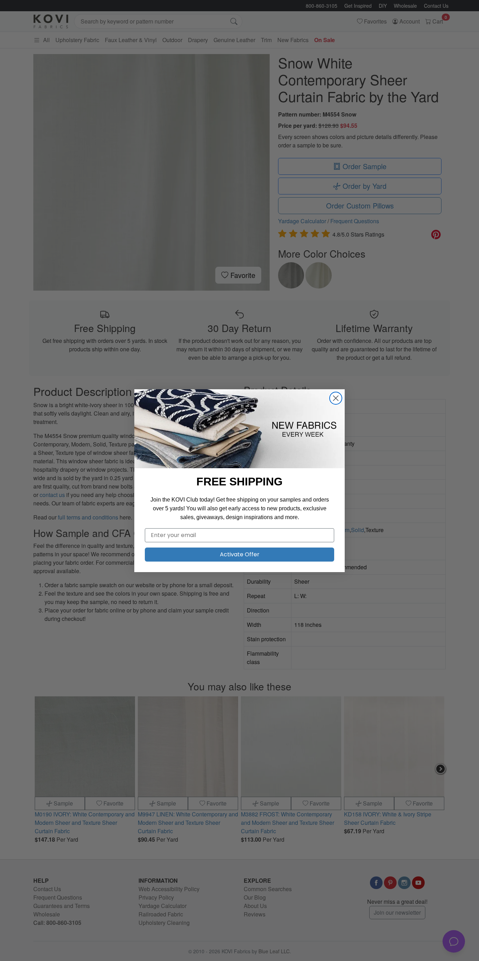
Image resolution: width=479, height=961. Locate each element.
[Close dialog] (336, 398)
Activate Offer (239, 554)
